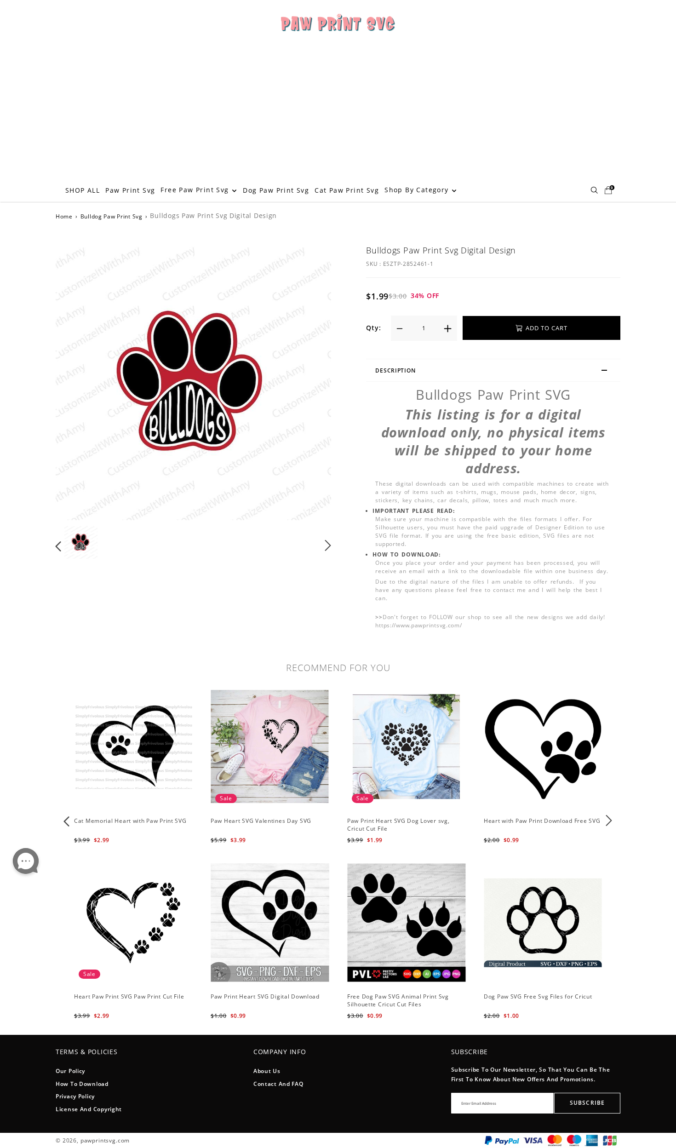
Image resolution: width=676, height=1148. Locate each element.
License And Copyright (89, 1109)
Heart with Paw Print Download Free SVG (542, 821)
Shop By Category (417, 189)
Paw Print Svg (130, 190)
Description (395, 370)
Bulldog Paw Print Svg (111, 216)
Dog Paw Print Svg (276, 190)
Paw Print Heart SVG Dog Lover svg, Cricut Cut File (398, 824)
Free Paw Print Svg (195, 189)
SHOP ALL (82, 190)
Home (64, 216)
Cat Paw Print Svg (347, 190)
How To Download (82, 1084)
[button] (77, 381)
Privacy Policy (75, 1096)
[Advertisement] (338, 109)
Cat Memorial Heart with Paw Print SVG (130, 821)
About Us (267, 1071)
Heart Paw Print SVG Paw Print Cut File (129, 996)
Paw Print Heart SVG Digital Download (265, 996)
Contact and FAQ (278, 1084)
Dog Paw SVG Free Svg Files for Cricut (538, 996)
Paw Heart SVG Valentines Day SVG (261, 821)
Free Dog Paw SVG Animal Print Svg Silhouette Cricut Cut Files (398, 1000)
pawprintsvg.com (105, 1140)
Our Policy (70, 1071)
